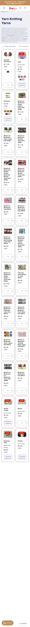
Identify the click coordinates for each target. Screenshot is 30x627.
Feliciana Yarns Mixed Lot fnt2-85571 (22, 275)
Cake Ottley (22, 537)
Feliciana (21, 473)
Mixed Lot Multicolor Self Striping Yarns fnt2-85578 (8, 240)
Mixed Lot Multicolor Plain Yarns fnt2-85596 (21, 208)
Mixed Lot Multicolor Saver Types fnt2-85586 (8, 138)
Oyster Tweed (6, 409)
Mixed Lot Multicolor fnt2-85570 (21, 374)
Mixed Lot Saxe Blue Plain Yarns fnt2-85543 (21, 604)
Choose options (22, 84)
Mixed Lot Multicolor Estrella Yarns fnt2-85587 (21, 139)
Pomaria (6, 475)
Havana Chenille (6, 570)
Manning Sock (6, 441)
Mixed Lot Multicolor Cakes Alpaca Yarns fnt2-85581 (7, 277)
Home (2, 11)
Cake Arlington (7, 537)
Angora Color (6, 504)
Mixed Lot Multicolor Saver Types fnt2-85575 (8, 342)
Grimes (20, 441)
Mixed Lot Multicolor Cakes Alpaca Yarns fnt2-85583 (21, 105)
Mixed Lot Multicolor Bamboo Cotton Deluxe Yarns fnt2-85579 (21, 241)
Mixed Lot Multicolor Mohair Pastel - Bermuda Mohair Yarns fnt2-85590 (7, 174)
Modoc (20, 408)
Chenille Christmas (7, 60)
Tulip (19, 62)
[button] (4, 8)
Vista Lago (7, 603)
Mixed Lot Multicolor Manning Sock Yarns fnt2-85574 (21, 310)
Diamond (7, 101)
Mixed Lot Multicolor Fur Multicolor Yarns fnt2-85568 (7, 376)
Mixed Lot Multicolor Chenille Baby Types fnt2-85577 (22, 343)
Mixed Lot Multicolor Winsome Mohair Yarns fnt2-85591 (21, 172)
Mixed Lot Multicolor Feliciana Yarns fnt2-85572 (7, 310)
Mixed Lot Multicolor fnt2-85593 (7, 207)
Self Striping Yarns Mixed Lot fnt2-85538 (22, 506)
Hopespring (22, 570)
